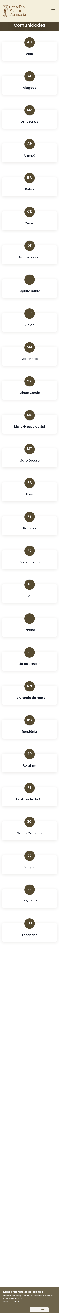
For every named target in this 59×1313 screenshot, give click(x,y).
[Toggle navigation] (53, 11)
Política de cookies (11, 1302)
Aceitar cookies (39, 1309)
